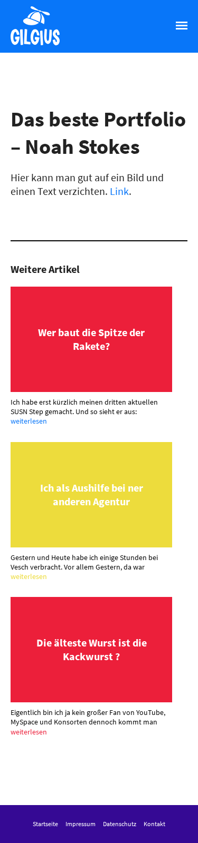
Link (119, 191)
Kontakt (154, 824)
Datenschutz (119, 824)
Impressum (80, 824)
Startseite (45, 824)
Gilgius (25, 44)
